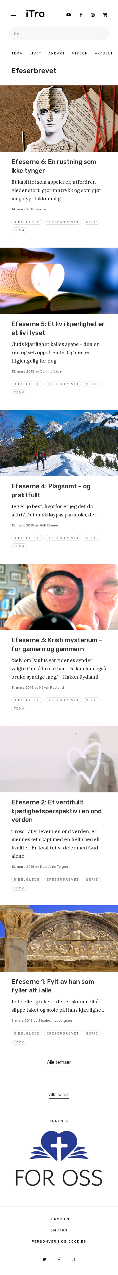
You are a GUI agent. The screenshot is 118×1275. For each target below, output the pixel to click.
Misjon (80, 53)
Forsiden (59, 1219)
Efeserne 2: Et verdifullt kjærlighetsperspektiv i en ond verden (56, 811)
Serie (92, 222)
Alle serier (59, 1094)
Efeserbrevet (63, 222)
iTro (37, 13)
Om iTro (59, 1230)
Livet (36, 53)
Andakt (56, 53)
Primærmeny (13, 13)
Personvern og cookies (59, 1241)
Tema (17, 53)
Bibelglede (27, 222)
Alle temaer (59, 1062)
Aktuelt (104, 53)
